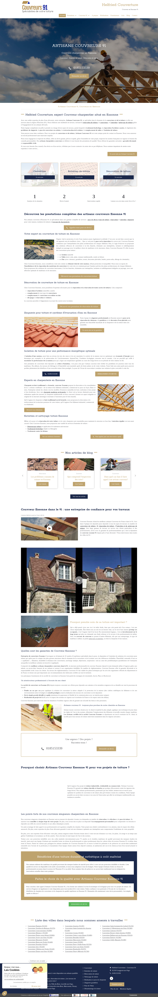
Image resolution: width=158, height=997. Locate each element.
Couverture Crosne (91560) (74, 933)
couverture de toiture (88, 526)
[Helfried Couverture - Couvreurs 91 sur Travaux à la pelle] (84, 995)
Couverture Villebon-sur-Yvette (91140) (41, 949)
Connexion (133, 995)
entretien (114, 122)
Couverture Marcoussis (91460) (75, 940)
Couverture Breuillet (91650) (75, 937)
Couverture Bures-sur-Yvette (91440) (40, 942)
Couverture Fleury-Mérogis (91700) (77, 951)
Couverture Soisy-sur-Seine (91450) (77, 947)
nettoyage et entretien (96, 639)
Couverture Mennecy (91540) (38, 933)
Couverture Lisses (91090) (74, 942)
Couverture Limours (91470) (112, 930)
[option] (42, 473)
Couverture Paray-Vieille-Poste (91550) (78, 944)
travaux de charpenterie (60, 222)
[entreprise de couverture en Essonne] (79, 464)
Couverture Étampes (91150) (37, 926)
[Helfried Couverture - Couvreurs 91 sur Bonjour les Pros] (92, 995)
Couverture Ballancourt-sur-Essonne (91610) (117, 935)
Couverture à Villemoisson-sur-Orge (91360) (117, 928)
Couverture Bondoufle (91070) (75, 949)
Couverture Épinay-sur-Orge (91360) (40, 951)
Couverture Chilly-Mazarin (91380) (114, 940)
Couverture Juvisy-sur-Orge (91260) (40, 937)
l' (110, 122)
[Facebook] (111, 978)
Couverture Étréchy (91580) (111, 937)
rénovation (114, 220)
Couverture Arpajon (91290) (74, 926)
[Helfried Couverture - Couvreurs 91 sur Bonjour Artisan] (76, 995)
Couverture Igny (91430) (36, 947)
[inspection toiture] (42, 464)
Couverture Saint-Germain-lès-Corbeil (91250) (118, 926)
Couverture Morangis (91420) (38, 940)
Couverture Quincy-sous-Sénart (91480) (78, 935)
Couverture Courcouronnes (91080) (40, 930)
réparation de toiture (106, 526)
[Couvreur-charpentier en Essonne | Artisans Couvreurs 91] (37, 7)
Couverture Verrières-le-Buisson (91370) (41, 928)
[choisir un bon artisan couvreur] (115, 464)
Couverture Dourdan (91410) (38, 944)
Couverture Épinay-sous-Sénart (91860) (41, 935)
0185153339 (82, 67)
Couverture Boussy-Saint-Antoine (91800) (116, 933)
